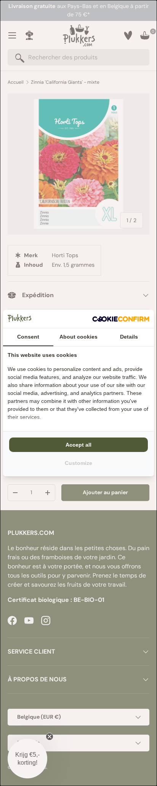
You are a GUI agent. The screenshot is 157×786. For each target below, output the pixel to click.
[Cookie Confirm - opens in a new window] (120, 318)
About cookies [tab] (78, 337)
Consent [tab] (28, 337)
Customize (78, 463)
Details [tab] (129, 337)
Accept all (78, 445)
